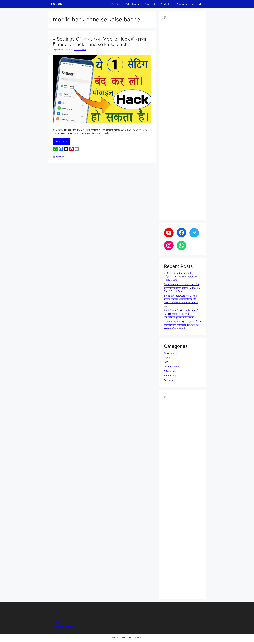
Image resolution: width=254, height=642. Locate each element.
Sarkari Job (150, 4)
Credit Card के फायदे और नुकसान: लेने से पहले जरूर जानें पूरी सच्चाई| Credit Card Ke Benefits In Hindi (182, 325)
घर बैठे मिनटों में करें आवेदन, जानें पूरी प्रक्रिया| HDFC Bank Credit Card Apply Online (181, 276)
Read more (61, 141)
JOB (166, 362)
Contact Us (59, 613)
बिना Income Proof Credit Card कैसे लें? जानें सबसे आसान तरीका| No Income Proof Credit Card (182, 288)
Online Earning (132, 4)
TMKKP (56, 4)
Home (167, 357)
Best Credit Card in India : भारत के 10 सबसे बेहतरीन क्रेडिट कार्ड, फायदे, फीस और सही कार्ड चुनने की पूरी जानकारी (181, 313)
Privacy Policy (60, 622)
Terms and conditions (64, 626)
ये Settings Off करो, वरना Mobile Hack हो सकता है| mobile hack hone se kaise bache (99, 41)
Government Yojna (185, 4)
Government (170, 353)
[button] (200, 4)
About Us (58, 608)
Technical (115, 4)
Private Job (166, 4)
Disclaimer (58, 617)
